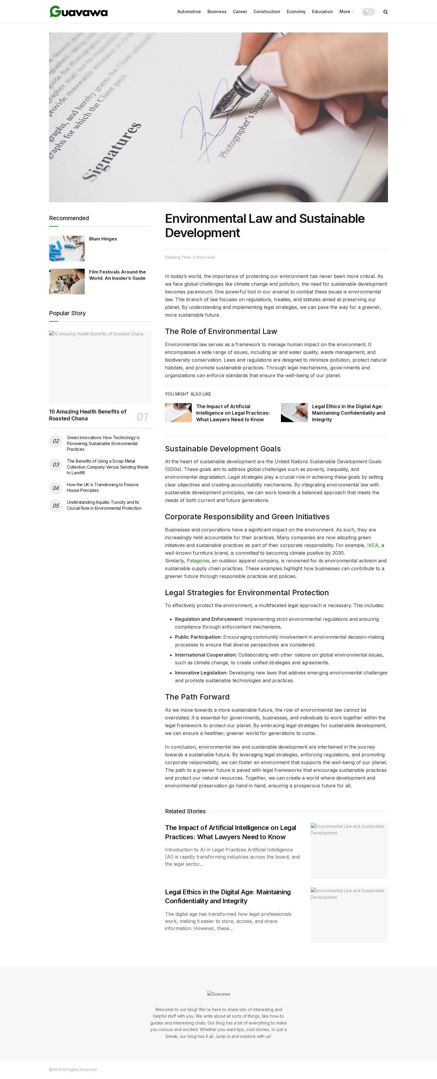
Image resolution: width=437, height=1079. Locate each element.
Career (240, 11)
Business (217, 11)
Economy (296, 11)
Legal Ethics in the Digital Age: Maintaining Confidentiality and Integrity (348, 413)
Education (322, 11)
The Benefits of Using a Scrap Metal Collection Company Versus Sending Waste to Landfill (108, 466)
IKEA (372, 545)
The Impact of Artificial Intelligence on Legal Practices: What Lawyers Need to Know (233, 413)
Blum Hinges (103, 239)
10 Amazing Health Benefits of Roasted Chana (87, 415)
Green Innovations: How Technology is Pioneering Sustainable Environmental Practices (103, 443)
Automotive (189, 11)
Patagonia (198, 561)
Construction (267, 11)
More (344, 11)
